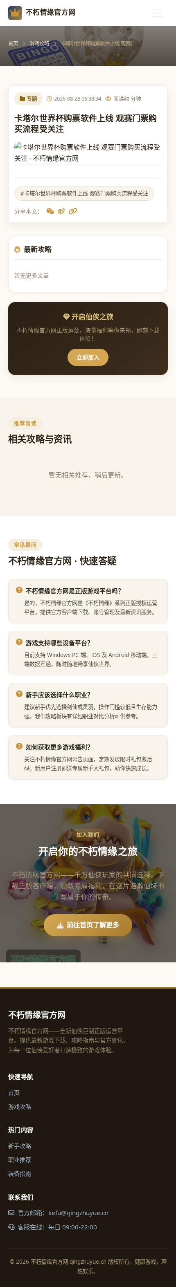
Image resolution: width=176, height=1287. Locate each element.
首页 (13, 43)
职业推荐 (19, 1160)
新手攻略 (19, 1146)
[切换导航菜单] (157, 13)
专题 (32, 98)
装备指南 (19, 1173)
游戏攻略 (39, 43)
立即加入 (88, 357)
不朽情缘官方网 (50, 12)
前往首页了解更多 (93, 924)
